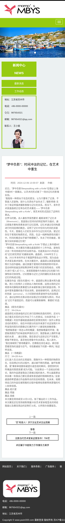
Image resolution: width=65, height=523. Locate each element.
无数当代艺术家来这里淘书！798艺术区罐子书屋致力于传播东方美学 (32, 439)
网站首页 (6, 466)
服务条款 (35, 466)
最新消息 (19, 83)
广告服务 (49, 466)
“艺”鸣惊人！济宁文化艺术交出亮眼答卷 (32, 423)
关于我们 (21, 466)
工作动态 (19, 91)
